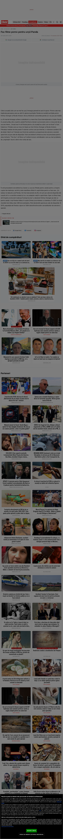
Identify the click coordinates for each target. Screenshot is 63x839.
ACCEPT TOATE (31, 830)
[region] (31, 816)
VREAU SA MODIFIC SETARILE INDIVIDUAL (31, 834)
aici (40, 810)
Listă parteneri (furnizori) (7, 826)
